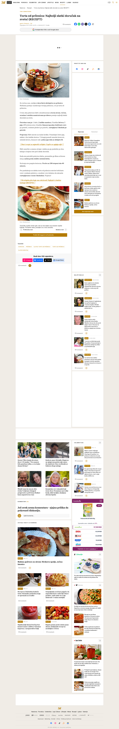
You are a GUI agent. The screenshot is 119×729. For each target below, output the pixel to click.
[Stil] (3, 2)
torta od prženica (58, 246)
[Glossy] (54, 715)
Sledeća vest (60, 229)
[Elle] (48, 715)
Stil (31, 23)
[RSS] (93, 69)
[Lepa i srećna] (60, 715)
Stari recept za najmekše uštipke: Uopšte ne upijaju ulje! (42, 144)
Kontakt (53, 719)
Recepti (29, 8)
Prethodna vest (28, 229)
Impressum (41, 719)
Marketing (47, 719)
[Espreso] (42, 715)
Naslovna (22, 8)
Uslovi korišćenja (76, 719)
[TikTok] (87, 69)
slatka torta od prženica (42, 246)
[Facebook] (77, 69)
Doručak (21, 246)
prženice (29, 246)
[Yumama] (82, 715)
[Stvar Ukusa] (90, 715)
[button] (66, 24)
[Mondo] (35, 715)
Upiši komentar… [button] (29, 516)
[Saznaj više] (100, 554)
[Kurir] (28, 715)
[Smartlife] (67, 715)
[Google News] (98, 69)
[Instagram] (82, 69)
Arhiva (58, 719)
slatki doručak (23, 250)
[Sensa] (74, 715)
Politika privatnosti (66, 719)
